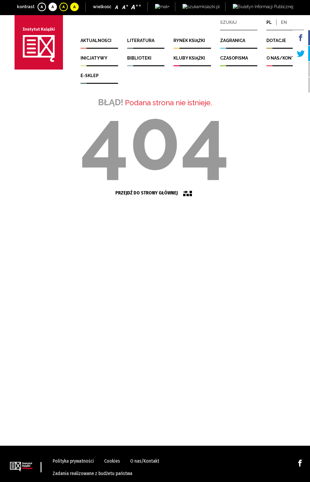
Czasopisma (234, 58)
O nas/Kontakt (284, 58)
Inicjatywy (94, 58)
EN (284, 22)
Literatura (140, 40)
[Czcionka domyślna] (117, 6)
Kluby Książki (189, 58)
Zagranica (232, 40)
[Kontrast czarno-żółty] (75, 7)
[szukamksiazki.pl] (201, 7)
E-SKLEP (90, 75)
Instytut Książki (39, 42)
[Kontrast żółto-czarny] (64, 7)
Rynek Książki (189, 40)
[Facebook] (300, 463)
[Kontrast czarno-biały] (53, 7)
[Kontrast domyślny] (42, 7)
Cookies (112, 461)
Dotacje (276, 40)
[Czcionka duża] (136, 6)
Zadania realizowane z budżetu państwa (92, 473)
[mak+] (162, 7)
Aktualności (96, 40)
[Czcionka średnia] (125, 6)
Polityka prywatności (73, 461)
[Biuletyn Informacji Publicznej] (263, 7)
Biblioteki (139, 58)
